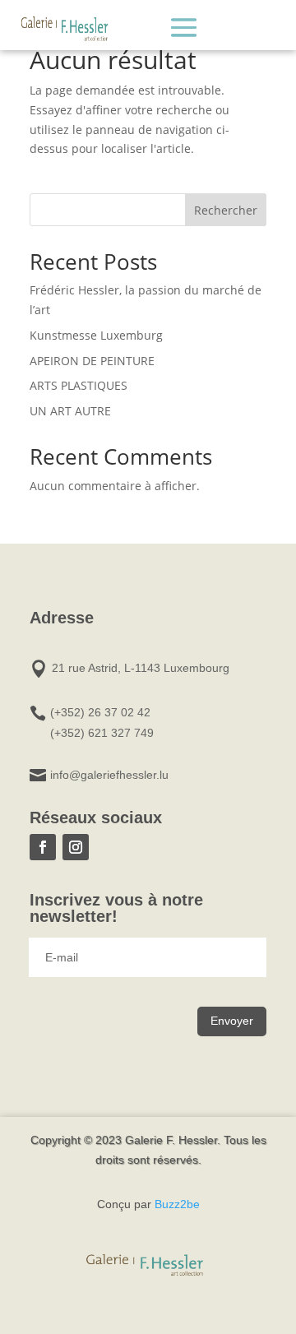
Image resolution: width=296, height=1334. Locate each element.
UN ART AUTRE (70, 411)
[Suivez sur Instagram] (75, 847)
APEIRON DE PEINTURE (92, 360)
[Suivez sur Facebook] (43, 847)
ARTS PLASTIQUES (78, 385)
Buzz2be (177, 1204)
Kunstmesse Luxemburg (96, 335)
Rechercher (225, 210)
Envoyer (231, 1020)
